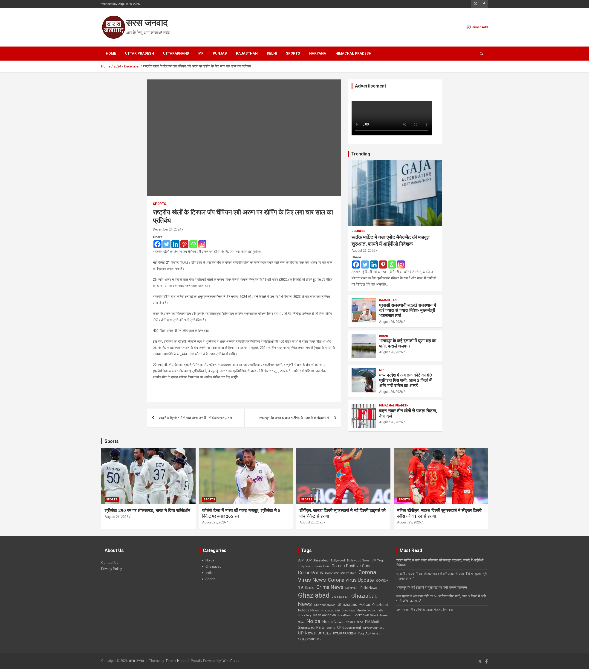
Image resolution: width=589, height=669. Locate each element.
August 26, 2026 (363, 250)
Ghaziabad (213, 566)
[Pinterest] (184, 244)
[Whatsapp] (193, 244)
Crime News (329, 587)
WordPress (230, 661)
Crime (309, 587)
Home (111, 53)
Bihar (383, 335)
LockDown (345, 615)
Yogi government (309, 638)
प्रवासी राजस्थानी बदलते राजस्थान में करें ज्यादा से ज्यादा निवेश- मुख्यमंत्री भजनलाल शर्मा (407, 310)
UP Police (324, 633)
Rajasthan (247, 53)
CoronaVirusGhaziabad (340, 573)
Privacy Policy (111, 569)
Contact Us (109, 563)
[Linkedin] (175, 244)
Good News (348, 610)
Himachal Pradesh (353, 53)
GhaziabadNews (324, 605)
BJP (301, 560)
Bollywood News (358, 560)
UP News (307, 633)
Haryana (317, 53)
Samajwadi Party (311, 627)
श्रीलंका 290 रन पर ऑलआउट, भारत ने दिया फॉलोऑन (147, 510)
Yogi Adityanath (369, 633)
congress (304, 566)
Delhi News (369, 588)
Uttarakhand (176, 53)
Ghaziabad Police (354, 604)
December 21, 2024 (167, 229)
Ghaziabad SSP (330, 610)
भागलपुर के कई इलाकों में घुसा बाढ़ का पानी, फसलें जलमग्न (407, 343)
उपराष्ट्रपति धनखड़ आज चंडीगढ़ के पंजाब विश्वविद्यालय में (294, 418)
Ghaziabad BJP (340, 596)
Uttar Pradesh (139, 53)
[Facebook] (157, 244)
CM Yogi (378, 560)
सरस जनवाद (147, 23)
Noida (209, 560)
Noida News (333, 621)
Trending (360, 154)
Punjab (220, 53)
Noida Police (354, 622)
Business (358, 231)
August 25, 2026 (214, 522)
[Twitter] (166, 244)
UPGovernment (373, 627)
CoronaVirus (310, 572)
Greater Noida (366, 610)
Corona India (320, 566)
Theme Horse (176, 661)
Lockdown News (366, 615)
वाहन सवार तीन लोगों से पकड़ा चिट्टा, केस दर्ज (408, 413)
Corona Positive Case (352, 565)
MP (201, 53)
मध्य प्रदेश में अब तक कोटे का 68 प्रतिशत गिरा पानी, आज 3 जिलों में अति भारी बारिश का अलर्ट (405, 380)
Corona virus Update (351, 580)
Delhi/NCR (351, 588)
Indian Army (304, 615)
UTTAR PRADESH (344, 633)
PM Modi (372, 622)
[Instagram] (202, 244)
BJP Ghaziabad (317, 560)
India (209, 573)
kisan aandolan (324, 615)
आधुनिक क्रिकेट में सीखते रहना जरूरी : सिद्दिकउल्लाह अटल (196, 418)
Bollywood (338, 560)
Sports (293, 53)
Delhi (272, 53)
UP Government (349, 627)
